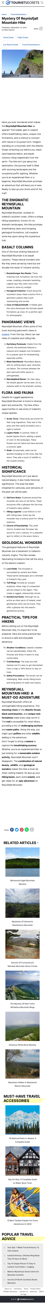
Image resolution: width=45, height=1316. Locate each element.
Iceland (5, 334)
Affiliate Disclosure (10, 1291)
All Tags (23, 1294)
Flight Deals (23, 37)
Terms (26, 1289)
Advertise (33, 1291)
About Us (8, 1289)
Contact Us (23, 1291)
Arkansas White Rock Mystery (22, 1045)
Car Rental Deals (10, 44)
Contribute (18, 1289)
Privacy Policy (35, 1289)
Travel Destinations (31, 44)
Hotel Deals (8, 37)
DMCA (41, 1291)
